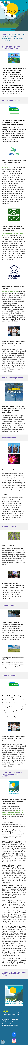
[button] (2, 2)
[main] (14, 15)
